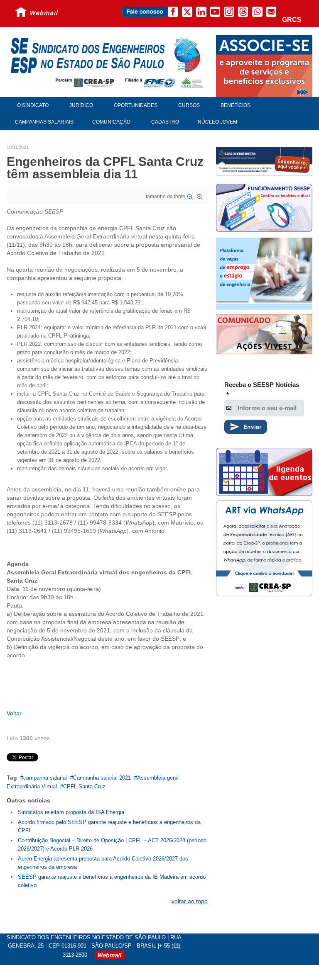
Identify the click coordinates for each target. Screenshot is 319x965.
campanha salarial (45, 778)
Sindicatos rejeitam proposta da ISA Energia (71, 812)
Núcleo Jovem (217, 122)
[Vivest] (264, 335)
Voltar (14, 713)
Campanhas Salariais (44, 122)
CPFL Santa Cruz (84, 786)
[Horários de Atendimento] (264, 209)
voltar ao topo (190, 901)
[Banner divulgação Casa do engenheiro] (264, 161)
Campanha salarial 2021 (102, 778)
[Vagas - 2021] (264, 274)
